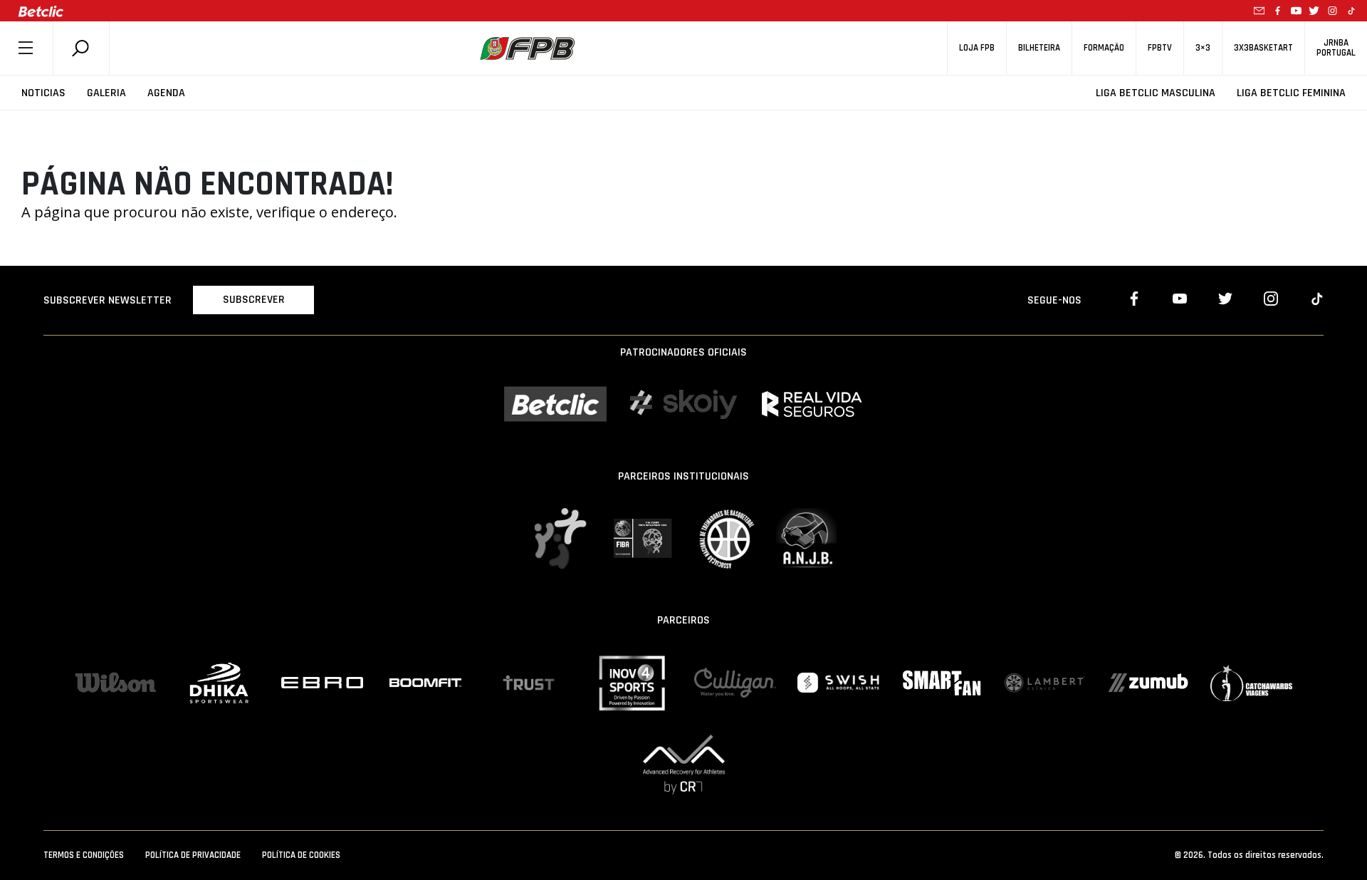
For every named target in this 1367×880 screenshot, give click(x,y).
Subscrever (254, 299)
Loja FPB (977, 48)
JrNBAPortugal (1336, 47)
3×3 (1202, 48)
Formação (1104, 48)
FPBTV (1160, 48)
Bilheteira (1039, 48)
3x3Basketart (1263, 48)
